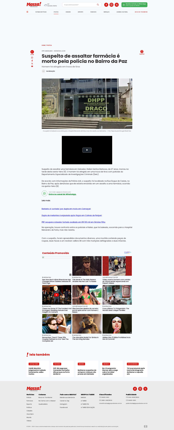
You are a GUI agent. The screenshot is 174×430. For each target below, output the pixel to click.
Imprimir (141, 54)
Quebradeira (43, 404)
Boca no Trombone (45, 397)
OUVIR (32, 54)
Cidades (29, 411)
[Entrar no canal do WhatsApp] (44, 193)
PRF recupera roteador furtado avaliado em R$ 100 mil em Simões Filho (73, 222)
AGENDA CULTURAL (122, 12)
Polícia (49, 45)
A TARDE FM (85, 404)
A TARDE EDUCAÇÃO (88, 407)
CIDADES (68, 12)
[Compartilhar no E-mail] (32, 66)
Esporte (29, 404)
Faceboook (64, 407)
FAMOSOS (93, 12)
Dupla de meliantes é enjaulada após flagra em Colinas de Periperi (72, 215)
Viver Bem (30, 414)
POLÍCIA (56, 12)
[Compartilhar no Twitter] (32, 64)
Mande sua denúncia (67, 397)
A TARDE (83, 401)
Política (29, 407)
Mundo (29, 417)
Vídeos (29, 421)
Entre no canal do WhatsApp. (62, 194)
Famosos (30, 401)
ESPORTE (80, 12)
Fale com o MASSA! (68, 394)
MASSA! (83, 397)
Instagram (63, 404)
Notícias (30, 394)
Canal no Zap (64, 401)
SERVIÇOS (106, 12)
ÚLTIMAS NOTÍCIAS (40, 12)
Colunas (42, 394)
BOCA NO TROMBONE (141, 12)
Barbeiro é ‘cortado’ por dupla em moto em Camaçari (66, 208)
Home (44, 45)
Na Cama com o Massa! (47, 401)
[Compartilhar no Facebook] (32, 61)
